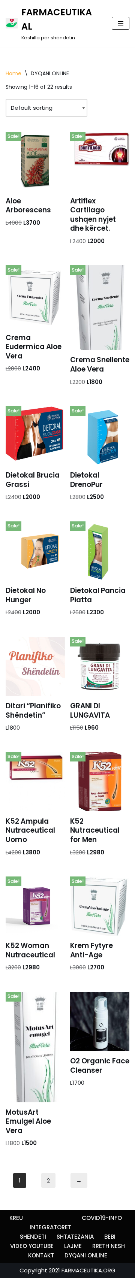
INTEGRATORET (50, 1227)
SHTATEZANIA (75, 1237)
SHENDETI (33, 1237)
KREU (16, 1218)
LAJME (73, 1246)
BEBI (110, 1237)
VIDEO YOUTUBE (32, 1246)
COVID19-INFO (102, 1218)
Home (13, 73)
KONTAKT (41, 1255)
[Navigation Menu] (120, 23)
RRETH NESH (108, 1246)
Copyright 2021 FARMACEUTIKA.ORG (68, 1270)
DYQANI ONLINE (85, 1255)
